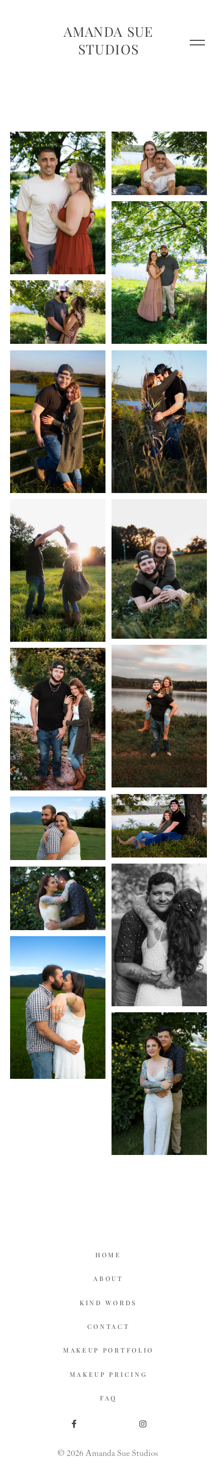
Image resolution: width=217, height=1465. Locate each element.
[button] (197, 42)
